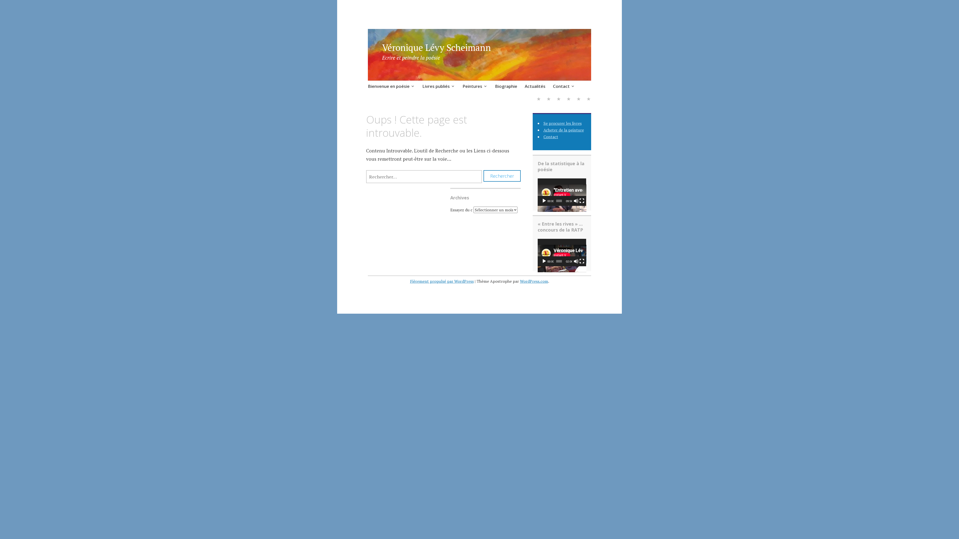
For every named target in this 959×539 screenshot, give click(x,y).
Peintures (472, 86)
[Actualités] (578, 100)
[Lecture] (544, 200)
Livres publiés (436, 86)
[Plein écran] (581, 200)
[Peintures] (558, 100)
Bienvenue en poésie (389, 86)
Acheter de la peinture (563, 130)
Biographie (506, 86)
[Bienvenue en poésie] (538, 100)
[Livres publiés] (548, 100)
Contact (561, 86)
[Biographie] (568, 100)
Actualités (535, 86)
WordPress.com (534, 281)
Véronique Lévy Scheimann (436, 47)
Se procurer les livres (562, 123)
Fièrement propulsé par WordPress (442, 281)
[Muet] (576, 200)
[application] (562, 192)
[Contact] (588, 100)
